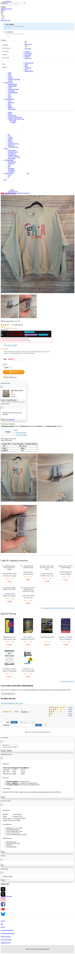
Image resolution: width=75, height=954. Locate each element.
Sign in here (28, 44)
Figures (10, 114)
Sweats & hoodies (21, 432)
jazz (9, 94)
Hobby (10, 112)
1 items (70, 713)
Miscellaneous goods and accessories (18, 193)
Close (2, 419)
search (3, 7)
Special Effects (29, 71)
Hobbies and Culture (14, 79)
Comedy (10, 77)
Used (25, 335)
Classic (10, 87)
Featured (4, 54)
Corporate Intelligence (7, 930)
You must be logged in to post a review (12, 703)
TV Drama (28, 68)
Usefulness (34, 722)
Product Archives (6, 936)
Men (3, 64)
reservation (5, 51)
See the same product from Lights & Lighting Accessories (57, 608)
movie (26, 66)
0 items (70, 715)
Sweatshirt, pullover (21, 435)
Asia (9, 97)
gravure (10, 81)
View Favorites (10, 419)
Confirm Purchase (11, 400)
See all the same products (67, 681)
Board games (12, 109)
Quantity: (5, 745)
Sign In (3, 10)
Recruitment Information (8, 933)
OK (2, 865)
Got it (2, 797)
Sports (10, 76)
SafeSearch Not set (6, 9)
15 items (70, 707)
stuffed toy (11, 102)
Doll (9, 104)
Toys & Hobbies (9, 99)
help (2, 924)
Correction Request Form (8, 693)
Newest (14, 722)
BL (5, 195)
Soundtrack (11, 91)
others (10, 73)
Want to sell (5, 58)
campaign (5, 45)
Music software (8, 82)
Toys (9, 101)
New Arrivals (6, 48)
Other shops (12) (11, 345)
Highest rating (23, 722)
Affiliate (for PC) (6, 942)
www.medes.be (7, 1)
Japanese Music (12, 84)
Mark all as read (5, 20)
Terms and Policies (6, 939)
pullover (4, 67)
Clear (45, 725)
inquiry (3, 927)
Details (26, 338)
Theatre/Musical (12, 92)
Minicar (10, 107)
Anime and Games (13, 89)
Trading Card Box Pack (15, 117)
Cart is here (28, 48)
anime (26, 64)
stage (9, 74)
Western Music (12, 86)
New (18, 332)
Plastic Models (12, 115)
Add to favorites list (11, 377)
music (26, 69)
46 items (24, 712)
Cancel (3, 400)
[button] (37, 18)
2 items (70, 711)
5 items (70, 709)
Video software (29, 63)
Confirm (9, 750)
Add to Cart (14, 372)
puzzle (10, 106)
